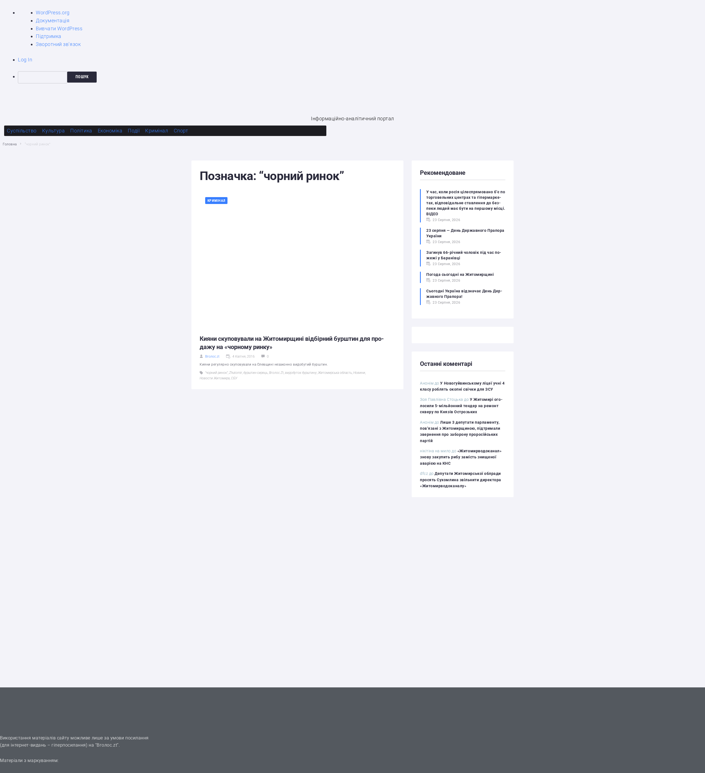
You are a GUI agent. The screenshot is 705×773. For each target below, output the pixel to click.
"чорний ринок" (216, 373)
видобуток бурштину (301, 373)
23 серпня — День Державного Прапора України (465, 233)
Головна (10, 144)
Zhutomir (235, 373)
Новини (359, 373)
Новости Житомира (215, 378)
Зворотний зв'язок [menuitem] (58, 44)
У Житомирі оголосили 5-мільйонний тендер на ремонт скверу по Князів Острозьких (461, 405)
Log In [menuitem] (25, 59)
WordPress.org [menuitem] (53, 12)
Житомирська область (335, 373)
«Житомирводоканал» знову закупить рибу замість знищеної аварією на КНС (461, 457)
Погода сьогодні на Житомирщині (460, 274)
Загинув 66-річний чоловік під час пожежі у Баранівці (463, 255)
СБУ (234, 378)
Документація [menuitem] (52, 20)
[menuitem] (361, 77)
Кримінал (216, 200)
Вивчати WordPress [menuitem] (59, 28)
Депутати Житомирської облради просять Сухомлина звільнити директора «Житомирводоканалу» (460, 479)
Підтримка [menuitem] (48, 36)
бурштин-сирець (255, 373)
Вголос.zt (212, 356)
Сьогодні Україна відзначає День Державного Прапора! (464, 294)
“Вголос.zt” (107, 745)
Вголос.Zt (276, 373)
